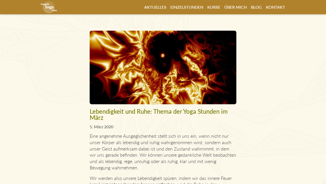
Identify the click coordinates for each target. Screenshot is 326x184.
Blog (256, 7)
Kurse (213, 7)
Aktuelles (155, 7)
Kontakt (275, 7)
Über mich (235, 7)
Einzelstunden (186, 7)
